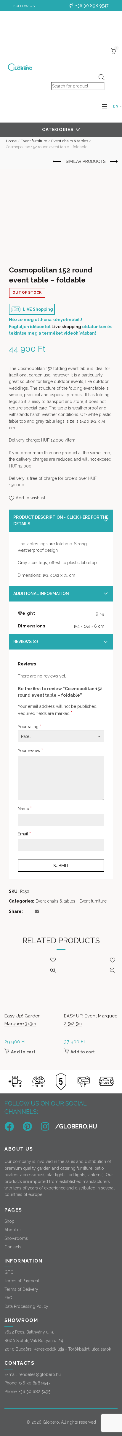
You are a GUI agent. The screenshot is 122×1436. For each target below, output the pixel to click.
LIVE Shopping (37, 309)
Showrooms (16, 1238)
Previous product (57, 162)
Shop (9, 1221)
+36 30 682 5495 (34, 1391)
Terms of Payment (21, 1280)
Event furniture (34, 141)
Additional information (41, 593)
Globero (51, 1422)
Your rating (29, 726)
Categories (58, 129)
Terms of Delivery (21, 1289)
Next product (113, 162)
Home (11, 141)
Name (25, 808)
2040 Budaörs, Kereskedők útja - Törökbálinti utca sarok (57, 1349)
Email (24, 834)
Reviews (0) (25, 641)
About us (13, 1229)
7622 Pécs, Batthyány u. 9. (29, 1332)
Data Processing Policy (26, 1306)
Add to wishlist (30, 497)
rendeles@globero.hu (40, 1374)
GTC (8, 1272)
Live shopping (66, 326)
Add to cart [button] (23, 1052)
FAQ (8, 1297)
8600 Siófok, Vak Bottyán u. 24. (34, 1340)
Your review (30, 750)
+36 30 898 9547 (91, 5)
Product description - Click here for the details (60, 520)
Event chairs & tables (69, 141)
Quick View (53, 970)
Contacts (12, 1247)
